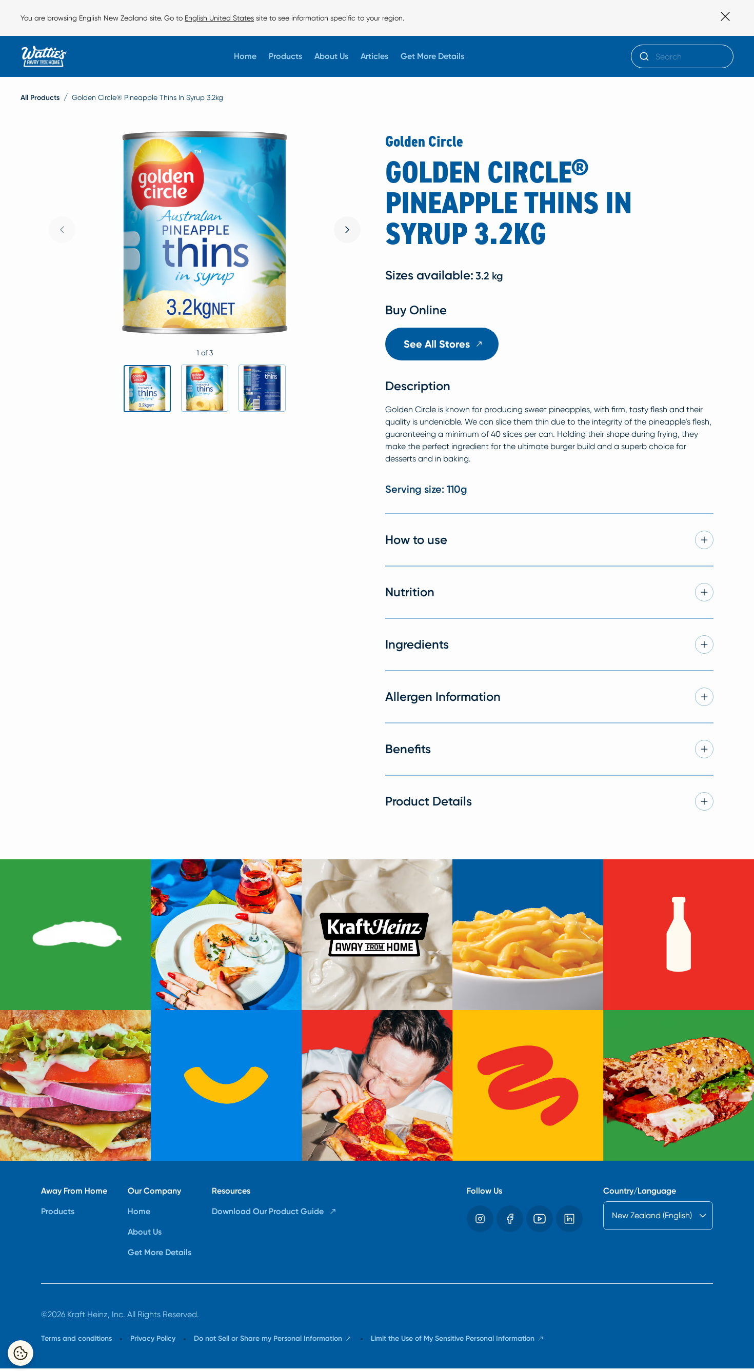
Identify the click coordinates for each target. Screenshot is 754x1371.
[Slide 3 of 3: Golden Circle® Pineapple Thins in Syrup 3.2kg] (262, 388)
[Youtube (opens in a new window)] (539, 1218)
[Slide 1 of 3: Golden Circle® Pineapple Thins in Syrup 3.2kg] (147, 388)
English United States (219, 18)
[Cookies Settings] (20, 1353)
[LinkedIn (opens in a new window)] (569, 1218)
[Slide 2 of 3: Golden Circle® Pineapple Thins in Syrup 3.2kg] (204, 388)
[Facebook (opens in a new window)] (510, 1218)
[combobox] (682, 56)
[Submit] (643, 56)
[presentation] (347, 229)
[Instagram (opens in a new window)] (480, 1218)
